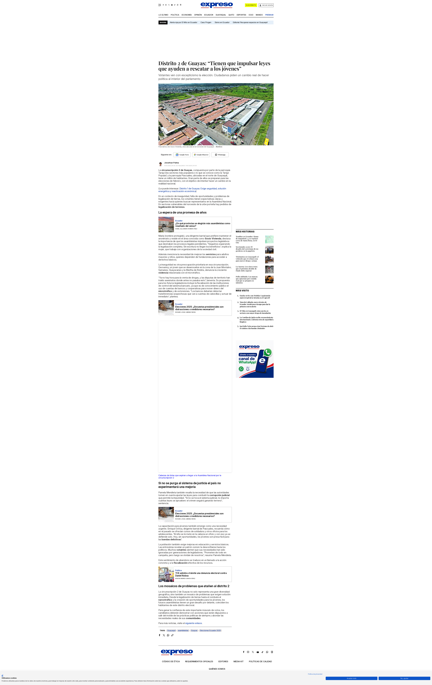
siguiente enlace (193, 623)
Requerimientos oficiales (199, 662)
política (175, 15)
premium (269, 15)
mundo (259, 15)
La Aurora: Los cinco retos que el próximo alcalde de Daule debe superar (246, 268)
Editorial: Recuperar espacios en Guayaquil (250, 22)
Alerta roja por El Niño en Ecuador (183, 22)
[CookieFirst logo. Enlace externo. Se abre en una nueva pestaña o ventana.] (2, 676)
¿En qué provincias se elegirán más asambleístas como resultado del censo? (202, 224)
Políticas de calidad (260, 662)
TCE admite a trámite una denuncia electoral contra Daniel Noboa (201, 574)
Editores (223, 662)
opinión (198, 15)
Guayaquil (221, 15)
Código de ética (171, 662)
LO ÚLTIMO (163, 15)
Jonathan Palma (171, 163)
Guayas (194, 630)
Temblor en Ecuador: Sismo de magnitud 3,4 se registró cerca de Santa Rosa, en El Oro (247, 239)
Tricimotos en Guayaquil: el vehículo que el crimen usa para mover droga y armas (247, 259)
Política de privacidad (315, 674)
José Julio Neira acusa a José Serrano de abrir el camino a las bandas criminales (256, 327)
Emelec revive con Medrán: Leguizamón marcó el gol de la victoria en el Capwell (255, 296)
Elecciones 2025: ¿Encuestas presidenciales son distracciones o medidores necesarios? (199, 308)
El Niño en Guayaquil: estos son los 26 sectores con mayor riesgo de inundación (255, 312)
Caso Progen (206, 22)
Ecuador (208, 15)
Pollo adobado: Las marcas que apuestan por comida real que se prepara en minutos (247, 279)
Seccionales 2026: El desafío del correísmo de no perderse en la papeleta (247, 249)
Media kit (239, 662)
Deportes (241, 15)
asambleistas (183, 630)
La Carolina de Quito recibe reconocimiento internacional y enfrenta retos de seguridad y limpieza (257, 319)
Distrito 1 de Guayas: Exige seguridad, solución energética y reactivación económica (192, 190)
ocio (251, 15)
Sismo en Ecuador (222, 22)
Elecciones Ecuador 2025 (210, 630)
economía (187, 15)
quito (231, 15)
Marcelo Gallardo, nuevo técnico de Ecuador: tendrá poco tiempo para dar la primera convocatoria (255, 304)
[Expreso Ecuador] (177, 654)
